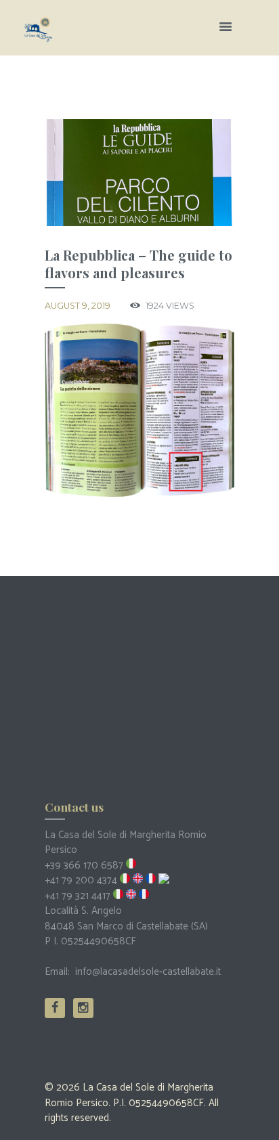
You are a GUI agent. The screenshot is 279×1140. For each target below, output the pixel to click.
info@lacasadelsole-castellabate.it (148, 971)
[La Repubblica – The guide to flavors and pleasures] (139, 172)
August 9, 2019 (77, 306)
